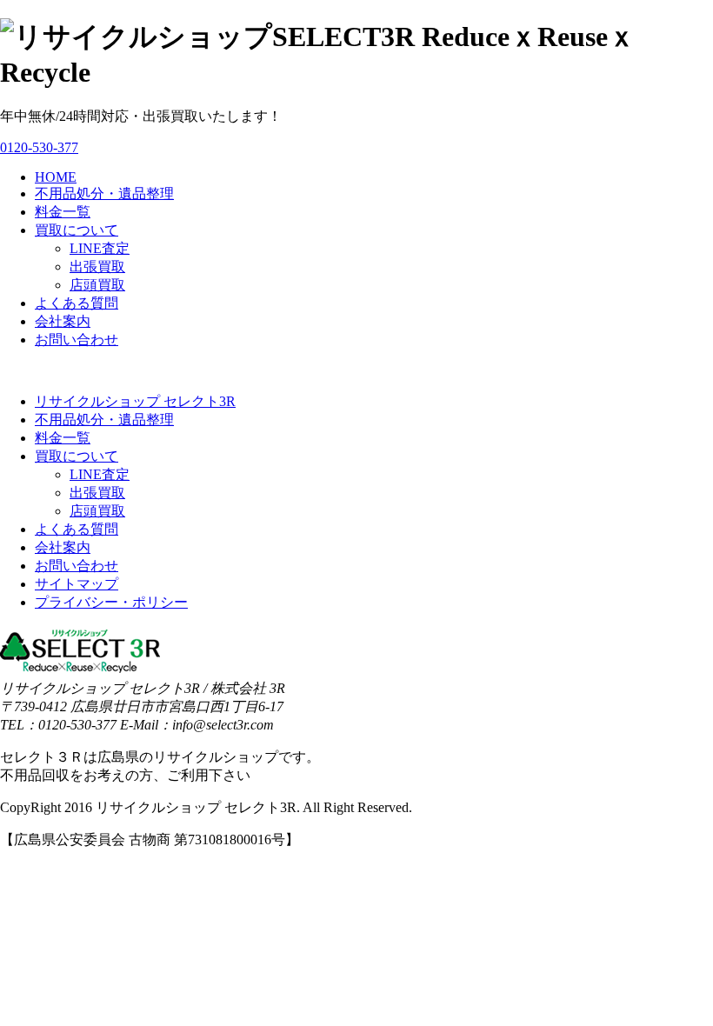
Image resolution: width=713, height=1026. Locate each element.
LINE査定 (100, 248)
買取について (76, 230)
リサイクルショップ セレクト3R (135, 401)
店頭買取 (97, 284)
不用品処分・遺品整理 (104, 193)
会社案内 (62, 321)
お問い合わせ (76, 339)
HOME (56, 177)
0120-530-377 (39, 147)
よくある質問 (76, 303)
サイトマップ (76, 583)
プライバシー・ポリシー (111, 602)
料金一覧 (62, 211)
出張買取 (97, 266)
